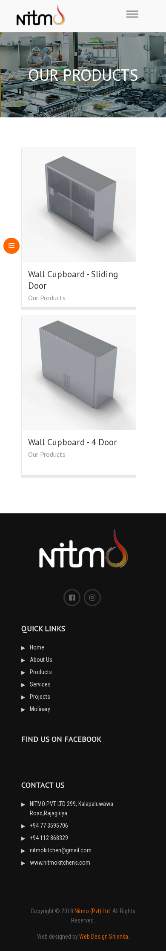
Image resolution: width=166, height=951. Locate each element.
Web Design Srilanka (103, 936)
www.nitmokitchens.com (60, 862)
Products (41, 672)
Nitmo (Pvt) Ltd (92, 911)
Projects (40, 696)
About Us (41, 659)
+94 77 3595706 (49, 825)
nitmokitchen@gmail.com (61, 850)
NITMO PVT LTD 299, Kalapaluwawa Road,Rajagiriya (71, 808)
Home (37, 647)
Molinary (40, 709)
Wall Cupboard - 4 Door (72, 442)
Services (40, 684)
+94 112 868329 (49, 837)
